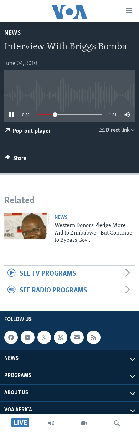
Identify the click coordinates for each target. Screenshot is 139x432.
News (12, 33)
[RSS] (93, 337)
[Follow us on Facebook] (11, 337)
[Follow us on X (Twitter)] (44, 337)
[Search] (117, 423)
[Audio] (51, 423)
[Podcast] (60, 337)
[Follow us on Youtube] (27, 337)
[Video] (84, 423)
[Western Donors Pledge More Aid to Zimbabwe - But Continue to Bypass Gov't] (27, 226)
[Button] (15, 160)
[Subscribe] (77, 337)
